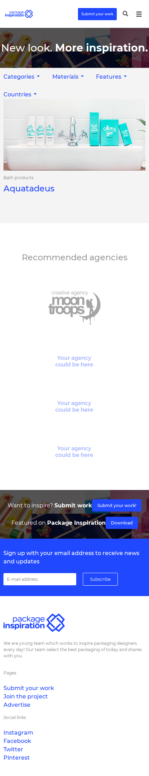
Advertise (16, 705)
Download (122, 522)
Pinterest (16, 757)
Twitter (13, 749)
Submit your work (97, 14)
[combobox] (68, 77)
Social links (14, 717)
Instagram (18, 732)
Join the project (25, 696)
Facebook (17, 741)
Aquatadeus (28, 188)
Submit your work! (116, 505)
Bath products (18, 178)
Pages (9, 672)
